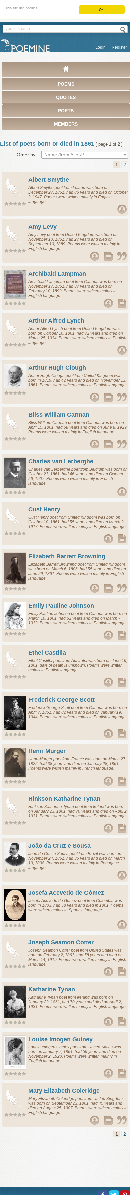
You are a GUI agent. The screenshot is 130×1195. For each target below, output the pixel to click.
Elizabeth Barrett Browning (66, 556)
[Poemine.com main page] (66, 70)
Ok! (101, 9)
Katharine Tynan (51, 989)
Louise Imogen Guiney (60, 1039)
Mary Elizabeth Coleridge (64, 1090)
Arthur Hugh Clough (57, 367)
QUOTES (66, 97)
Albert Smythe (48, 179)
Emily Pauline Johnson (61, 605)
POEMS (66, 84)
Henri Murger (47, 751)
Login (100, 47)
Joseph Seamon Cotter (61, 942)
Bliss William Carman (58, 414)
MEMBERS (66, 124)
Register (119, 47)
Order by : (27, 154)
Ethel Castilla (47, 652)
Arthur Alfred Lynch (56, 320)
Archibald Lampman (57, 273)
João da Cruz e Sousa (59, 845)
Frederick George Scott (61, 699)
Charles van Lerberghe (60, 461)
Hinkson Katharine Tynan (64, 798)
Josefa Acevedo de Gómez (66, 892)
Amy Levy (42, 226)
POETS (66, 110)
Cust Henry (44, 509)
